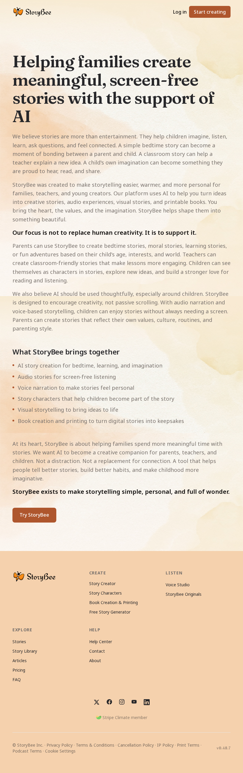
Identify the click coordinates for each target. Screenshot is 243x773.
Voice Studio (178, 584)
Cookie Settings (60, 751)
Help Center (100, 641)
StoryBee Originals (184, 594)
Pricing (18, 670)
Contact (97, 651)
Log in (180, 12)
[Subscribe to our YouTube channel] (134, 702)
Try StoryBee (34, 515)
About (95, 660)
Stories (19, 641)
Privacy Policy (60, 745)
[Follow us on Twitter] (97, 702)
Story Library (24, 651)
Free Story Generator (109, 612)
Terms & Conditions (95, 745)
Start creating (210, 12)
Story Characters (105, 593)
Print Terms (188, 745)
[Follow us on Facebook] (109, 702)
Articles (19, 660)
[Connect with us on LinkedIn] (147, 702)
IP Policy (165, 745)
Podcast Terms (27, 751)
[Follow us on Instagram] (121, 702)
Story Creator (102, 583)
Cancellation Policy (136, 745)
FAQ (16, 679)
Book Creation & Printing (113, 602)
